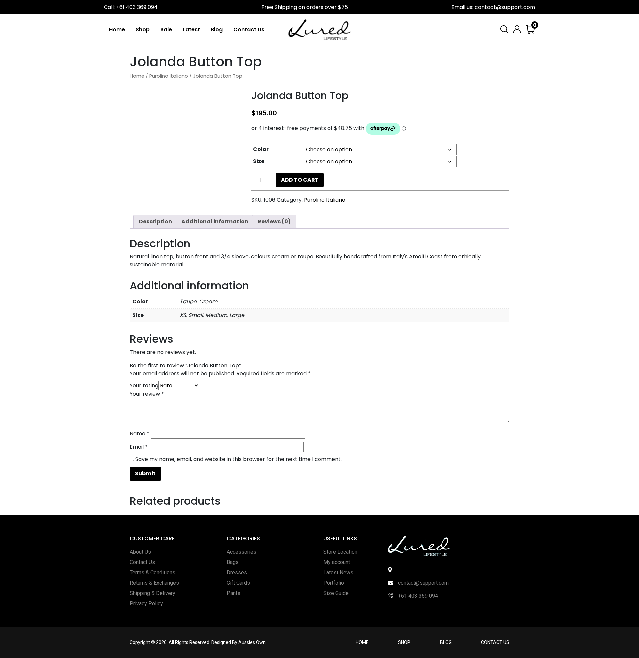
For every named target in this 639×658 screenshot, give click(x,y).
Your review (147, 394)
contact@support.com (423, 583)
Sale (166, 29)
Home (117, 29)
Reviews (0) (274, 221)
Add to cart (300, 180)
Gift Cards (238, 583)
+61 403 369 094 (417, 596)
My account (336, 562)
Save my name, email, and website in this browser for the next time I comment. (238, 459)
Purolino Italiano (168, 76)
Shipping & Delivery (152, 593)
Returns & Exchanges (154, 583)
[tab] (155, 222)
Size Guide (336, 593)
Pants (233, 593)
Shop (143, 29)
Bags (233, 562)
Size (258, 161)
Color (261, 149)
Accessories (241, 552)
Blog (217, 29)
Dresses (237, 572)
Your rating (144, 385)
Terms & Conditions (152, 572)
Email (139, 447)
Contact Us (248, 29)
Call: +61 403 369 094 (131, 7)
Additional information (214, 221)
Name (139, 433)
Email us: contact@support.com (493, 7)
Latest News (338, 572)
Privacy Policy (146, 603)
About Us (140, 552)
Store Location (340, 552)
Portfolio (333, 583)
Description (155, 221)
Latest (191, 29)
